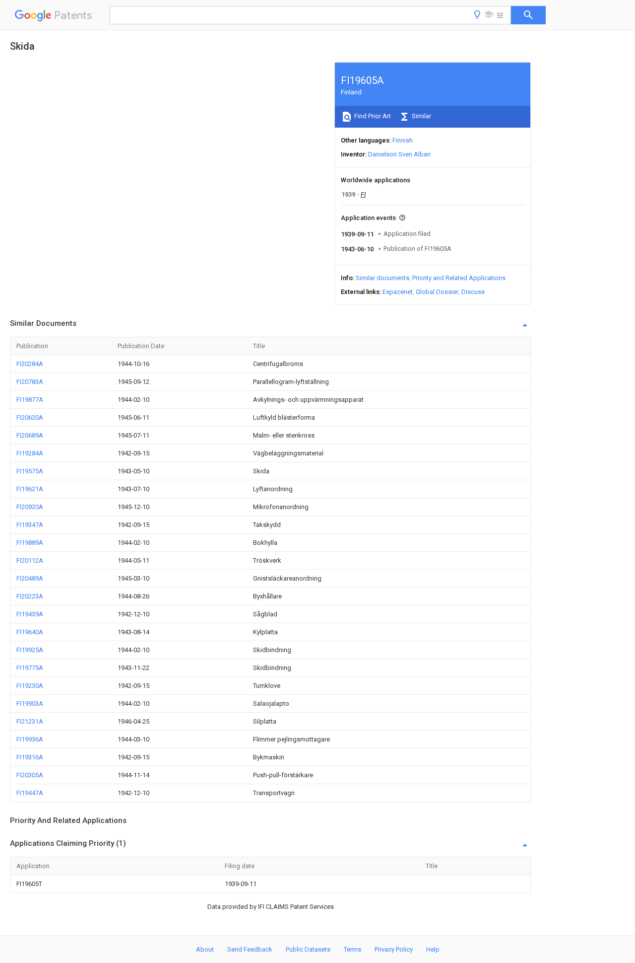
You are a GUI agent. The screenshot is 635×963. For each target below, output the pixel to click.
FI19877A (29, 399)
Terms (352, 949)
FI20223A (29, 596)
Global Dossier (437, 292)
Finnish (402, 140)
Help (433, 949)
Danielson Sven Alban (399, 154)
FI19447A (29, 793)
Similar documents (382, 278)
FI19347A (29, 524)
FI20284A (29, 364)
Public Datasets (308, 949)
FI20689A (29, 435)
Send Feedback (249, 949)
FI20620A (29, 417)
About (205, 949)
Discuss (473, 292)
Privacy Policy (394, 949)
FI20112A (29, 560)
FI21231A (29, 721)
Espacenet (397, 292)
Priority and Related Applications (459, 278)
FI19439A (29, 614)
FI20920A (29, 507)
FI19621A (29, 489)
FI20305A (29, 775)
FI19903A (29, 703)
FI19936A (29, 739)
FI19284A (29, 453)
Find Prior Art (372, 116)
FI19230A (29, 685)
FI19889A (29, 542)
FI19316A (29, 757)
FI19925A (29, 650)
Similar (420, 116)
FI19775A (29, 667)
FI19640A (29, 632)
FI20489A (29, 578)
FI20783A (29, 381)
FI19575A (29, 471)
